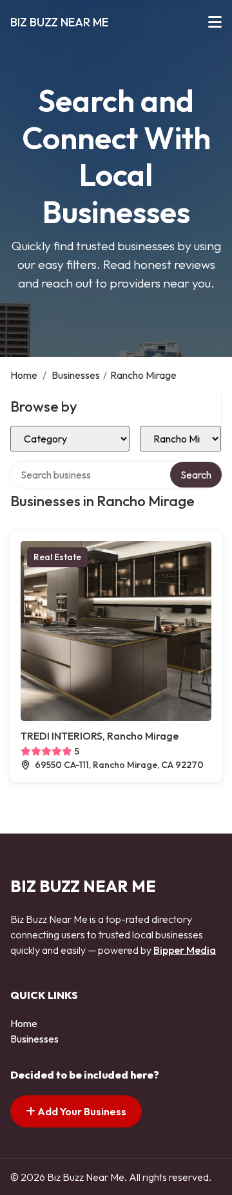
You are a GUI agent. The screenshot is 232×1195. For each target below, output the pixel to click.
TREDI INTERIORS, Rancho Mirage (100, 735)
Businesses (76, 375)
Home (23, 375)
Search (195, 474)
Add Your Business (80, 1111)
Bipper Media (184, 950)
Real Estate (57, 557)
